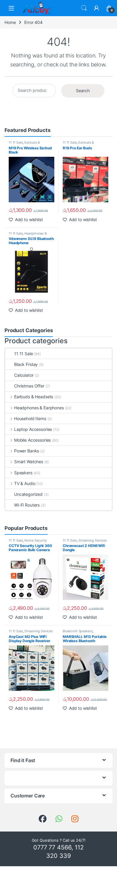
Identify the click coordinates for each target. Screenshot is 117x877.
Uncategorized (28, 494)
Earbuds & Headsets (24, 144)
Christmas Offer (29, 385)
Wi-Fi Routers (27, 504)
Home (10, 22)
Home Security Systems (28, 542)
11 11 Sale (16, 142)
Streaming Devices (92, 540)
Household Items (30, 418)
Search (84, 8)
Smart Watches (28, 461)
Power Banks (26, 450)
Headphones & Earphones (28, 235)
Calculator (24, 375)
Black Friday (26, 364)
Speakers (23, 472)
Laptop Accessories (33, 429)
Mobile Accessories (32, 440)
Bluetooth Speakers (77, 631)
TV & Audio (24, 483)
